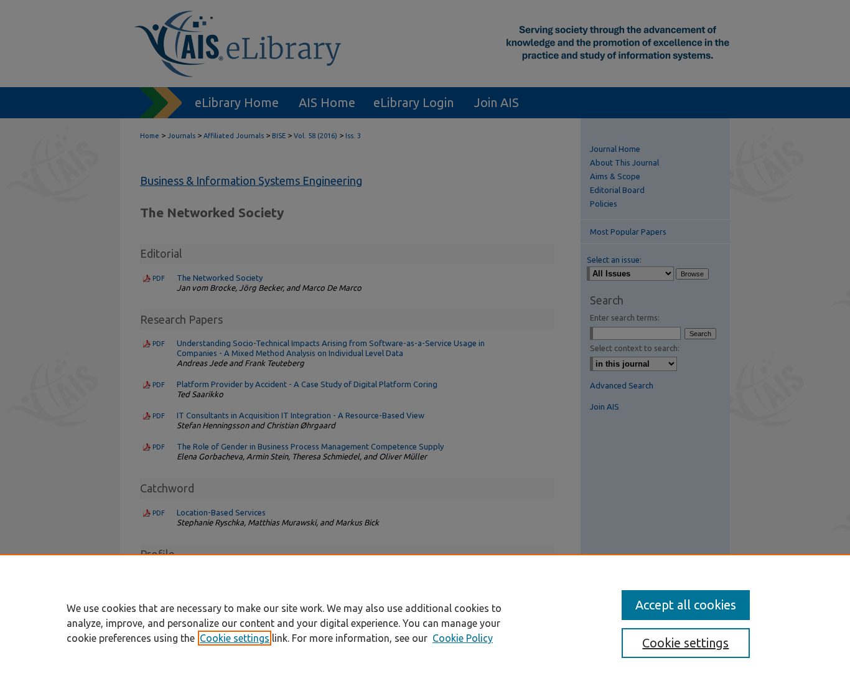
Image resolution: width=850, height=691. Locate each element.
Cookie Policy (462, 638)
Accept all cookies (685, 605)
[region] (425, 622)
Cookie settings (234, 638)
